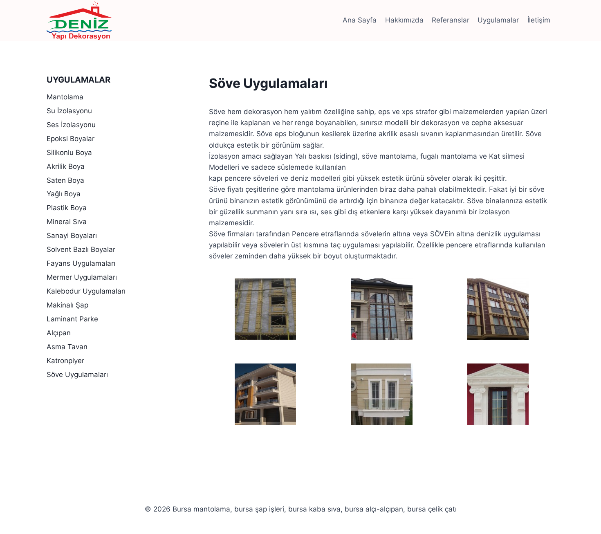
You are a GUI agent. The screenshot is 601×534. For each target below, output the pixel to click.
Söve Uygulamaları (77, 374)
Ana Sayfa (360, 20)
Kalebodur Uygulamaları (86, 291)
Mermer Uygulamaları (82, 277)
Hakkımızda (404, 20)
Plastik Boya (67, 208)
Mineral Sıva (67, 222)
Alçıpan (59, 333)
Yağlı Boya (64, 194)
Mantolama (65, 97)
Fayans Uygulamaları (81, 263)
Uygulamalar (498, 20)
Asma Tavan (67, 347)
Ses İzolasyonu (71, 125)
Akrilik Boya (66, 166)
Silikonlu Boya (69, 152)
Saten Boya (65, 180)
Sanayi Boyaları (72, 235)
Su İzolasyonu (69, 111)
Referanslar (450, 20)
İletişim (538, 20)
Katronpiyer (65, 361)
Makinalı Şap (67, 305)
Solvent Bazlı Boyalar (81, 249)
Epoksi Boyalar (70, 139)
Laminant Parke (72, 319)
